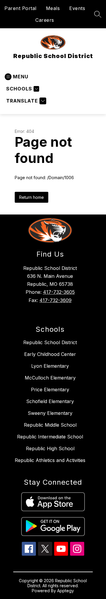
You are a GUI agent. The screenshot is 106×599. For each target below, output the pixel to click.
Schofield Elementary (50, 401)
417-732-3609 (55, 300)
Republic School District (50, 342)
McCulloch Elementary (50, 378)
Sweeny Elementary (50, 413)
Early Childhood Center (50, 354)
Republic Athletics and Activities (50, 460)
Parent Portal (20, 8)
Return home (31, 197)
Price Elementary (50, 389)
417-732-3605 (59, 292)
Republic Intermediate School (50, 437)
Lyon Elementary (50, 366)
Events (77, 8)
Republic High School (50, 448)
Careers (44, 20)
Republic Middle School (50, 425)
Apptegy (65, 590)
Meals (53, 8)
